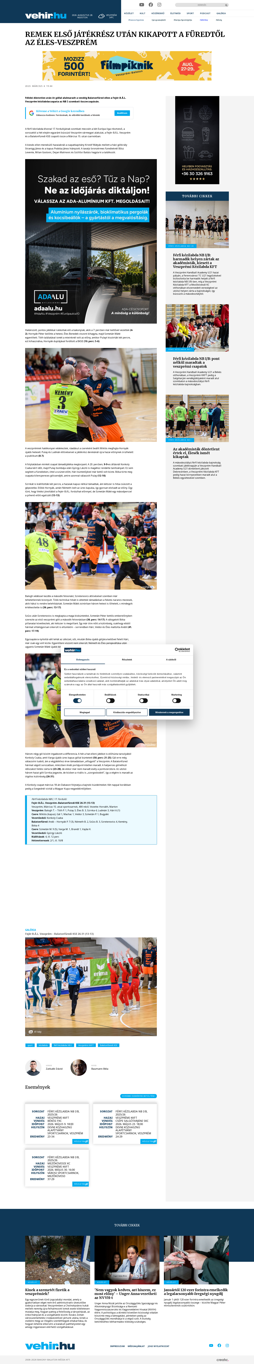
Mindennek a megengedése (169, 712)
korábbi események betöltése (138, 1096)
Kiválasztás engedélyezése (127, 712)
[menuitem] (129, 13)
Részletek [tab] (127, 659)
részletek (79, 1141)
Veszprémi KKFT (86, 1045)
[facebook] (151, 4)
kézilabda (43, 1045)
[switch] (110, 700)
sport (30, 1045)
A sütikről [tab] (171, 659)
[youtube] (141, 4)
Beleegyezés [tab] (82, 659)
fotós (93, 1065)
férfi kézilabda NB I (63, 1045)
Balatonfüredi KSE (108, 1045)
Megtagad (85, 712)
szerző (49, 1065)
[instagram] (159, 4)
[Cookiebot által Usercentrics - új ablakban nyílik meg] (177, 650)
